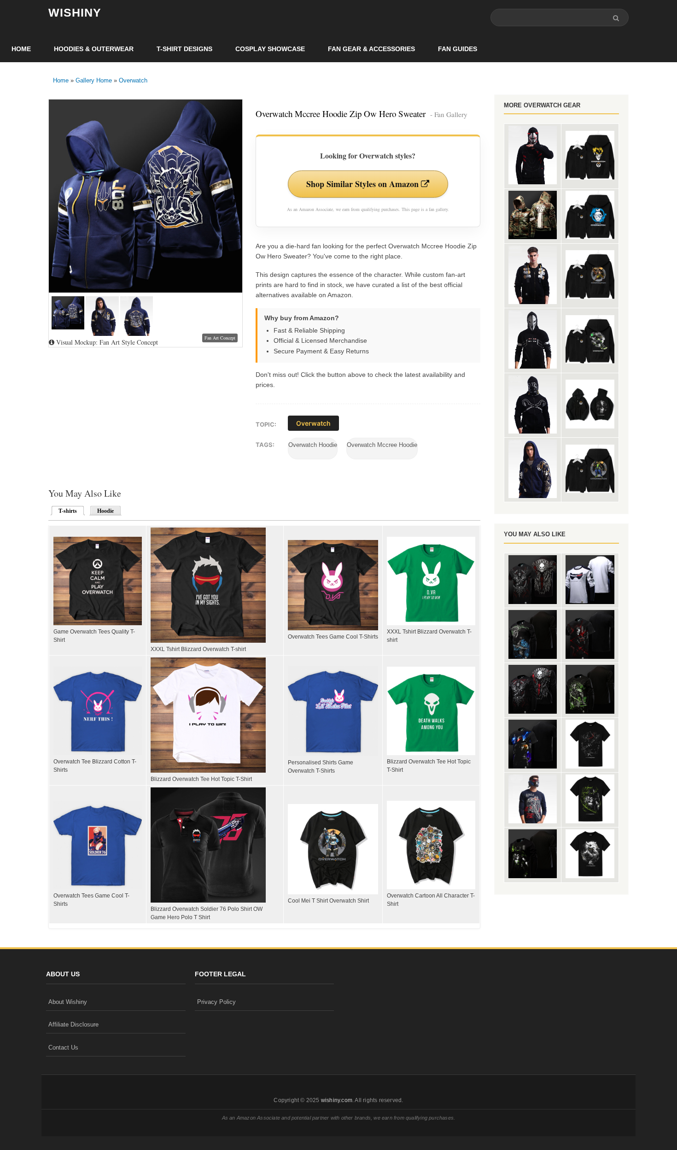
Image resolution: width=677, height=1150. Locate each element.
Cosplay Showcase (270, 49)
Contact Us (63, 1047)
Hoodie (105, 511)
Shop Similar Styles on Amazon (363, 184)
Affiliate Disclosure (73, 1024)
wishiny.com (336, 1100)
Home (21, 49)
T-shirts (65, 511)
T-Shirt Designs (184, 49)
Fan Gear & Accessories (371, 49)
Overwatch (133, 80)
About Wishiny (67, 1001)
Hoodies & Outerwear (94, 49)
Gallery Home (94, 80)
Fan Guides (457, 49)
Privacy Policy (216, 1001)
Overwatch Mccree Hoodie (382, 444)
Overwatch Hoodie (312, 444)
